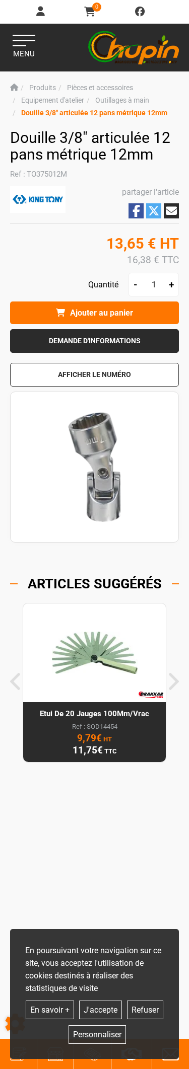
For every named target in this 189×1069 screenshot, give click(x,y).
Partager (136, 210)
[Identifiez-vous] (41, 12)
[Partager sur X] (153, 210)
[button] (94, 113)
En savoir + (50, 1010)
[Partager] (171, 210)
